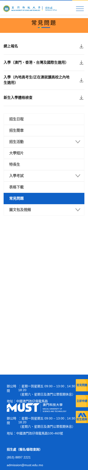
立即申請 (81, 401)
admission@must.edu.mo (25, 465)
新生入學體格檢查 (18, 97)
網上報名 (11, 46)
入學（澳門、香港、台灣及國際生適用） (36, 62)
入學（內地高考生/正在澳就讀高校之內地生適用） (36, 80)
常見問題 (81, 385)
